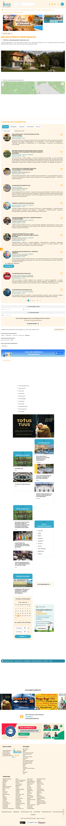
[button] (33, 88)
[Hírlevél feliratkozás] (50, 4)
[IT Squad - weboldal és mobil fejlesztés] (42, 823)
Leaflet (63, 93)
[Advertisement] (33, 373)
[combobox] (3, 131)
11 (37, 300)
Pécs (7, 40)
